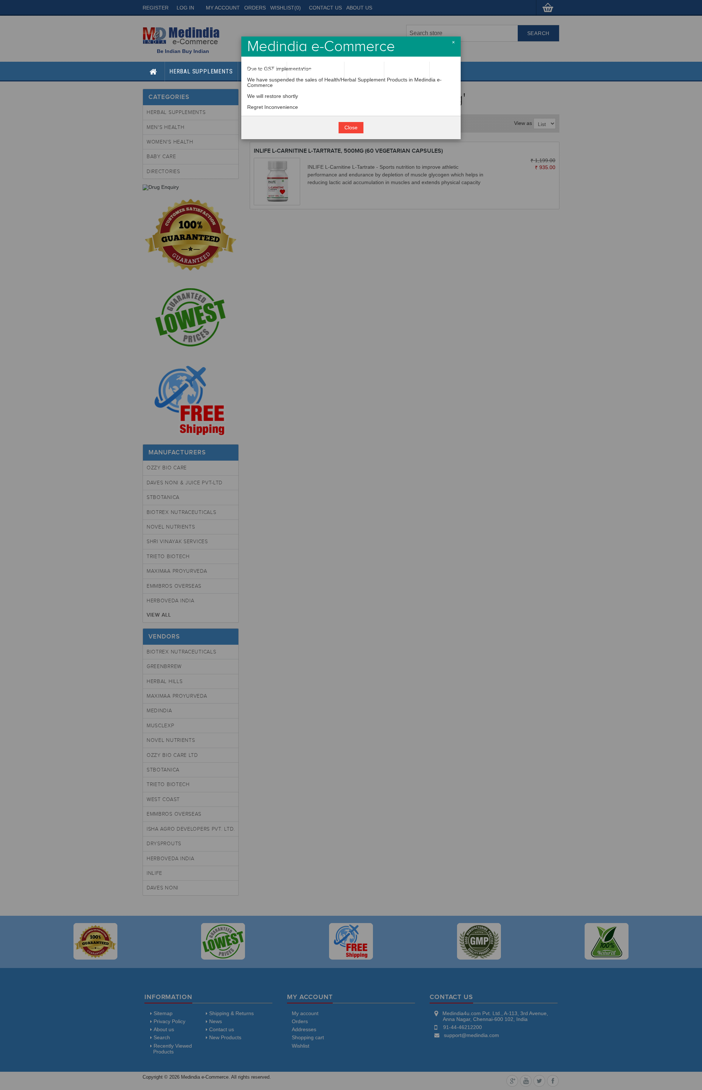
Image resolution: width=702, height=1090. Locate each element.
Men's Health (262, 71)
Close (351, 127)
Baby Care (364, 71)
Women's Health (315, 71)
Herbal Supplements (201, 71)
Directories (406, 71)
